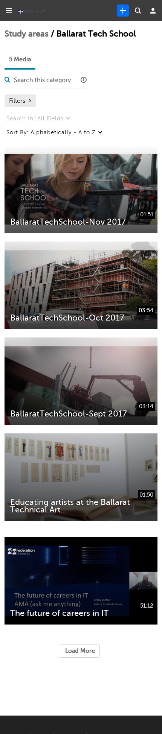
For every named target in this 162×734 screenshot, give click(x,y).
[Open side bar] (9, 11)
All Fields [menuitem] (35, 118)
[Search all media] (138, 11)
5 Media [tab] (20, 59)
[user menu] (153, 11)
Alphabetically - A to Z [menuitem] (51, 132)
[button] (84, 80)
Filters (17, 100)
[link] (123, 11)
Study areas (27, 33)
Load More (79, 650)
